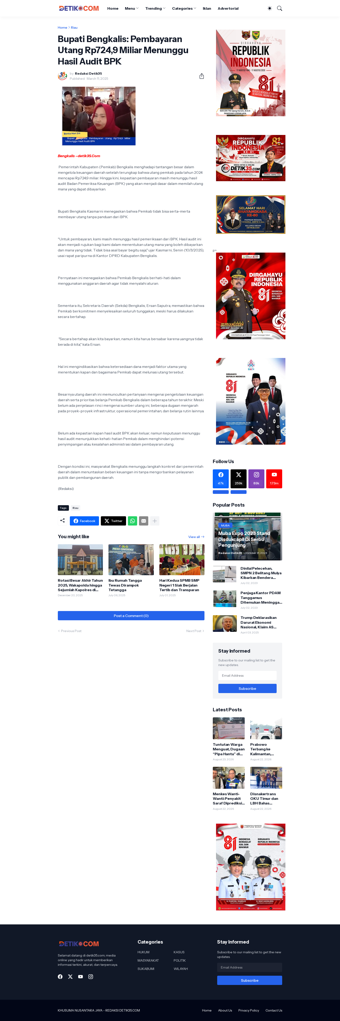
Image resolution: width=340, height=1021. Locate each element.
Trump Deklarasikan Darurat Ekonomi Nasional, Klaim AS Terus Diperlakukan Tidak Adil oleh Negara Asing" (261, 622)
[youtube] (80, 976)
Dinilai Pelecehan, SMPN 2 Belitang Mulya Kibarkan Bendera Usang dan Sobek (261, 573)
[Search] (277, 8)
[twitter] (70, 976)
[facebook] (60, 976)
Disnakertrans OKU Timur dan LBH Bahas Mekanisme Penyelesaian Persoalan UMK (264, 799)
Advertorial (228, 8)
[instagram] (90, 976)
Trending (153, 8)
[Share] (199, 76)
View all (194, 537)
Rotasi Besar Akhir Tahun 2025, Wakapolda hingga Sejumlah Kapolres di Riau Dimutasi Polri (80, 585)
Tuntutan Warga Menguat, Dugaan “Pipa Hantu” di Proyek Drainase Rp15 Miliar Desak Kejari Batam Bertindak (229, 749)
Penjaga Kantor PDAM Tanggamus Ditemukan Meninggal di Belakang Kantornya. (261, 597)
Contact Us (274, 1010)
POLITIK (180, 960)
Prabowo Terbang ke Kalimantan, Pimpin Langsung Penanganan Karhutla (266, 749)
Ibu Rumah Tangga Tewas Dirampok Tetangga (125, 585)
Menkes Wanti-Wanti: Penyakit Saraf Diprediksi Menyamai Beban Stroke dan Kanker (228, 799)
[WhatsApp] (132, 521)
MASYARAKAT (148, 960)
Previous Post (71, 631)
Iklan (207, 8)
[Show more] (154, 521)
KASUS (179, 952)
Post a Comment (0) (131, 615)
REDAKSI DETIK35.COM (122, 1010)
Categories (182, 8)
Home (112, 8)
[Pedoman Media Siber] (239, 492)
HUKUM (143, 952)
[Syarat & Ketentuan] (221, 492)
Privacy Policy (248, 1010)
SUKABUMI (146, 969)
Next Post (193, 631)
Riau (74, 27)
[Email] (143, 521)
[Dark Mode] (267, 8)
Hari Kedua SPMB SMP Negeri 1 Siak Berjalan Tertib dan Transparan (179, 585)
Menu (130, 8)
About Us (225, 1010)
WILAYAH (181, 969)
